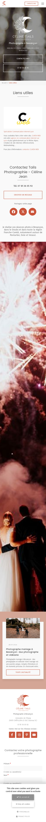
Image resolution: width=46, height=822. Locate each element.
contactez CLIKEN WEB (30, 149)
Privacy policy (24, 816)
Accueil (4, 83)
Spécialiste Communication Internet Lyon (19, 132)
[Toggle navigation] (42, 4)
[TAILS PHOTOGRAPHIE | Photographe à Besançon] (4, 3)
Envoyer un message (23, 195)
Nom (5, 775)
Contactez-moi (31, 3)
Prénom (6, 764)
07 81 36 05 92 (23, 68)
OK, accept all (24, 797)
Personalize (24, 812)
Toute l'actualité (23, 672)
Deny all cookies (23, 804)
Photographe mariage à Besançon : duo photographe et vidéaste (22, 652)
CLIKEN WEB (36, 136)
